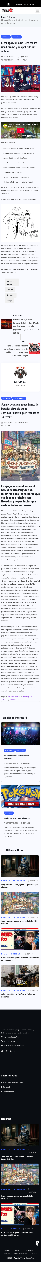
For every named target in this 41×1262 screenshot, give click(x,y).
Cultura (34, 1253)
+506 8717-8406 (10, 1041)
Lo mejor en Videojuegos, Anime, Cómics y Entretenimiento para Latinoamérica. (17, 1031)
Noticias (7, 1250)
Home (3, 17)
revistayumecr (12, 763)
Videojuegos (28, 1250)
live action (10, 295)
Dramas (12, 17)
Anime (17, 1250)
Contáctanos (8, 1092)
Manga (9, 301)
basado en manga (10, 282)
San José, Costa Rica (11, 1037)
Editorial (6, 1087)
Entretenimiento (20, 1253)
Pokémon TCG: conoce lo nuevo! (17, 818)
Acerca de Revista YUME (13, 1082)
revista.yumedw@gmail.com (14, 1045)
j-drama (10, 290)
